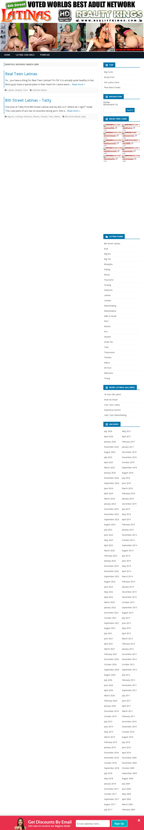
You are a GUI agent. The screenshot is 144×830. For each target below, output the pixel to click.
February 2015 (128, 524)
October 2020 (110, 664)
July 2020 (108, 680)
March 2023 (109, 550)
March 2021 (109, 649)
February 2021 (110, 654)
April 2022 (108, 597)
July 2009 (126, 783)
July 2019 (108, 721)
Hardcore (27, 116)
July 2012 (126, 674)
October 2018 (110, 763)
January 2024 (110, 503)
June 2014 (126, 560)
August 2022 (109, 581)
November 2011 (129, 685)
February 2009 (128, 809)
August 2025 (109, 452)
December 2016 (129, 452)
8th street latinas (72, 116)
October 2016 (128, 462)
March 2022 (109, 602)
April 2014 (126, 571)
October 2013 (128, 602)
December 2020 (111, 659)
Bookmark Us (110, 104)
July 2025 (108, 457)
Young (107, 378)
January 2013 (128, 649)
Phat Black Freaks (112, 87)
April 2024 (108, 493)
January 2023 (110, 560)
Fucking (18, 116)
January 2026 (110, 441)
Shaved (18, 90)
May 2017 (126, 431)
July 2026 (108, 431)
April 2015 (126, 519)
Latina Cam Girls (25, 54)
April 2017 (126, 436)
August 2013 (127, 612)
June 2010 (126, 747)
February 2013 (128, 643)
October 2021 (110, 618)
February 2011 (128, 716)
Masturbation (110, 311)
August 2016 (127, 472)
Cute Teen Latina (112, 404)
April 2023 (108, 545)
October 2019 (110, 716)
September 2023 (111, 519)
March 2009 (127, 804)
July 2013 (126, 618)
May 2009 (126, 794)
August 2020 (109, 674)
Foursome (108, 279)
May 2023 (108, 540)
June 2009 (126, 789)
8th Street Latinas (112, 243)
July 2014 (126, 555)
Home (7, 54)
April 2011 (126, 706)
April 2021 (108, 643)
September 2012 (129, 669)
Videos (57, 116)
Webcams (108, 373)
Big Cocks (108, 72)
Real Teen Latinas (21, 73)
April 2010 (126, 752)
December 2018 (111, 752)
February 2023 (110, 555)
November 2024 (111, 478)
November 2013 (129, 597)
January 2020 (110, 706)
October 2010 (128, 731)
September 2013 (129, 607)
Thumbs (108, 357)
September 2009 (129, 773)
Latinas (10, 90)
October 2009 (128, 768)
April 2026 (108, 436)
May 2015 (126, 514)
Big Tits (107, 259)
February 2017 (128, 441)
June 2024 (108, 488)
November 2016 (129, 457)
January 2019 (110, 747)
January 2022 (110, 607)
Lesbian (107, 300)
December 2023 (111, 509)
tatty (84, 116)
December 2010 (129, 721)
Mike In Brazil (110, 316)
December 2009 (129, 757)
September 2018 (111, 768)
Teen (25, 90)
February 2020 (110, 700)
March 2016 (127, 488)
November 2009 (129, 763)
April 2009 (126, 799)
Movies (36, 116)
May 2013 (126, 628)
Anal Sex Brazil (110, 399)
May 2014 (126, 566)
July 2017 (108, 809)
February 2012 (128, 680)
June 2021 (108, 638)
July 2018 (108, 773)
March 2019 (109, 737)
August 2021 (109, 628)
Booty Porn (109, 77)
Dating (107, 269)
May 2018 (108, 778)
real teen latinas (39, 90)
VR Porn (107, 367)
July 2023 (108, 529)
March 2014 (127, 576)
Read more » (78, 84)
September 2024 (111, 483)
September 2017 (111, 799)
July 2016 (126, 478)
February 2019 (110, 742)
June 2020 (108, 685)
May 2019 (108, 731)
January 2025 (110, 472)
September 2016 (129, 467)
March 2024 (109, 498)
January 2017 (128, 447)
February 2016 (128, 493)
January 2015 (128, 529)
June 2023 (108, 535)
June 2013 (126, 623)
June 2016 (126, 483)
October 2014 (128, 540)
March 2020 (109, 695)
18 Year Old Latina (112, 394)
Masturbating (110, 305)
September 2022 (111, 576)
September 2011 (129, 690)
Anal (106, 248)
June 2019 (108, 726)
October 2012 (128, 664)
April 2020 (108, 690)
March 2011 (127, 711)
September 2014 (129, 545)
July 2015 (126, 509)
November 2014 (129, 535)
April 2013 (126, 633)
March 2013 (127, 638)
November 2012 (129, 659)
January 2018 (110, 783)
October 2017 (110, 794)
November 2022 (111, 571)
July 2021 (108, 633)
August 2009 (127, 778)
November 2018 (111, 757)
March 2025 (109, 467)
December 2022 (111, 566)
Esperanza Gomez (112, 410)
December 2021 (111, 612)
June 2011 (126, 700)
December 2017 (111, 789)
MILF (106, 321)
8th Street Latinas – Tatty (28, 100)
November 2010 (129, 726)
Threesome (109, 352)
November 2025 (111, 447)
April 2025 (108, 462)
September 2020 (111, 669)
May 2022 (108, 592)
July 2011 (126, 695)
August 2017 (109, 804)
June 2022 (108, 586)
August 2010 (127, 737)
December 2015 (129, 503)
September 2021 (111, 623)
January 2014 (128, 586)
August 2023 (109, 524)
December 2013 (129, 592)
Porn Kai (45, 54)
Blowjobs (108, 264)
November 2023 (111, 514)
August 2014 (127, 550)
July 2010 (126, 742)
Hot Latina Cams (111, 82)
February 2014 (128, 581)
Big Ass (10, 116)
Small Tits (108, 342)
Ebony (107, 274)
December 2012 (129, 654)
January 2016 (128, 498)
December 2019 (111, 711)
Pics (106, 331)
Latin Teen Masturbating (115, 415)
